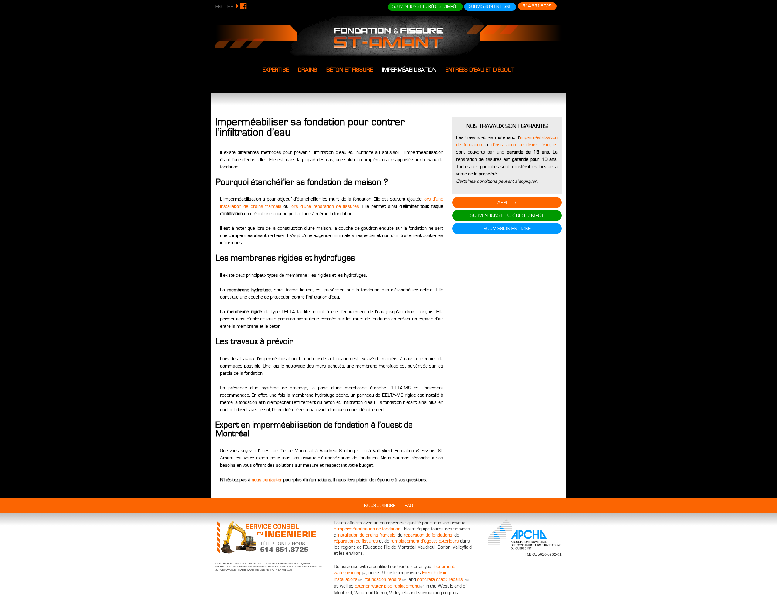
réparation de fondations (428, 535)
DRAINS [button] (307, 69)
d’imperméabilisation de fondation (367, 529)
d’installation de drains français (524, 144)
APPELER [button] (506, 202)
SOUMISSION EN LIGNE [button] (490, 6)
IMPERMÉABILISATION (409, 69)
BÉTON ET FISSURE (349, 69)
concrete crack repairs (440, 579)
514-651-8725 (537, 6)
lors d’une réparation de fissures (324, 206)
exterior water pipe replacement (387, 586)
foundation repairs (383, 579)
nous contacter (267, 480)
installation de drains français (366, 535)
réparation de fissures (356, 541)
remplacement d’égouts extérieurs (424, 541)
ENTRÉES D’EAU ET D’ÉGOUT (480, 69)
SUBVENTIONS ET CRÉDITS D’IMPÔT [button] (425, 6)
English (224, 6)
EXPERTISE (276, 69)
